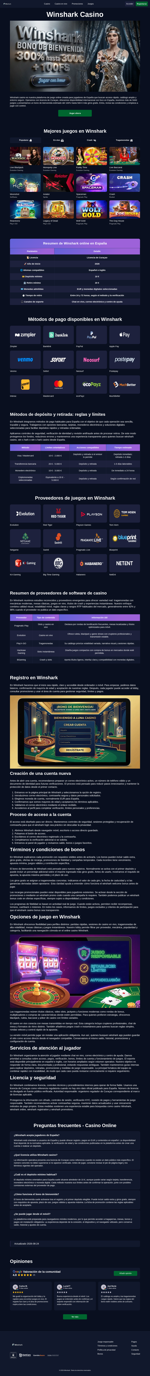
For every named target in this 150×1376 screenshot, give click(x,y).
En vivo (56, 140)
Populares (23, 140)
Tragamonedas (122, 140)
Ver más (75, 1317)
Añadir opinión (125, 1273)
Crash (89, 140)
